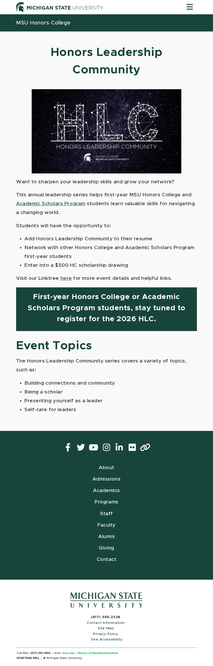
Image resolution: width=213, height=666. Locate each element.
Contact (107, 559)
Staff (106, 513)
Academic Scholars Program (50, 203)
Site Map (106, 628)
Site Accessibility (107, 639)
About (106, 467)
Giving (106, 548)
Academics (106, 490)
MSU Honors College (43, 22)
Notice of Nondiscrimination (98, 653)
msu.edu (68, 653)
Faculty (106, 525)
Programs (106, 502)
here (66, 278)
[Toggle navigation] (190, 7)
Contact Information (106, 623)
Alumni (106, 536)
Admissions (106, 479)
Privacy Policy (105, 634)
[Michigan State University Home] (106, 600)
